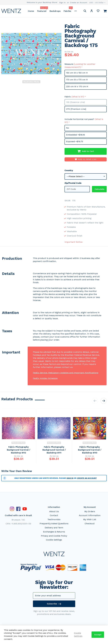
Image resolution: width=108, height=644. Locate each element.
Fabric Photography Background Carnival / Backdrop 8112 (18, 450)
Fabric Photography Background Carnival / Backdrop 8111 (54, 450)
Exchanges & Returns (54, 531)
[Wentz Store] (11, 11)
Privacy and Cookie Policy (54, 536)
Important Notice (73, 242)
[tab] (14, 260)
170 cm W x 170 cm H (77, 79)
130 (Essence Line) (75, 102)
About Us (54, 511)
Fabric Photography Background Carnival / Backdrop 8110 (89, 450)
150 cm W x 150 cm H (77, 72)
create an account (87, 478)
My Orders (89, 511)
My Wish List (89, 519)
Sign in (70, 478)
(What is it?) (78, 96)
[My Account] (91, 11)
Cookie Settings (54, 539)
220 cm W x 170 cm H (77, 86)
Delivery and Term (54, 527)
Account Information (89, 515)
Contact (54, 515)
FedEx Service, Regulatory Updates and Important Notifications (65, 372)
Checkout (90, 523)
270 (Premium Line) (76, 109)
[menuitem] (31, 11)
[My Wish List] (98, 11)
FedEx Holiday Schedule (45, 378)
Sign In (62, 2)
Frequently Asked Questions (54, 523)
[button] (97, 2)
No (67, 128)
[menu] (52, 11)
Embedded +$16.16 (75, 134)
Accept (97, 634)
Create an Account (78, 2)
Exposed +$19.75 (74, 141)
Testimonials (54, 519)
